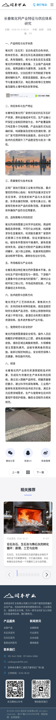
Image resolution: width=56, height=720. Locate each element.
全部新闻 (34, 627)
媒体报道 (34, 642)
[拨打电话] (46, 5)
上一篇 (15, 472)
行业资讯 (34, 632)
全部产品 (8, 627)
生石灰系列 (9, 632)
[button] (26, 574)
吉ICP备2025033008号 (28, 714)
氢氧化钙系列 (10, 642)
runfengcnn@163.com (18, 661)
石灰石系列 (9, 637)
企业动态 (34, 637)
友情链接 (15, 717)
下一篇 (40, 472)
